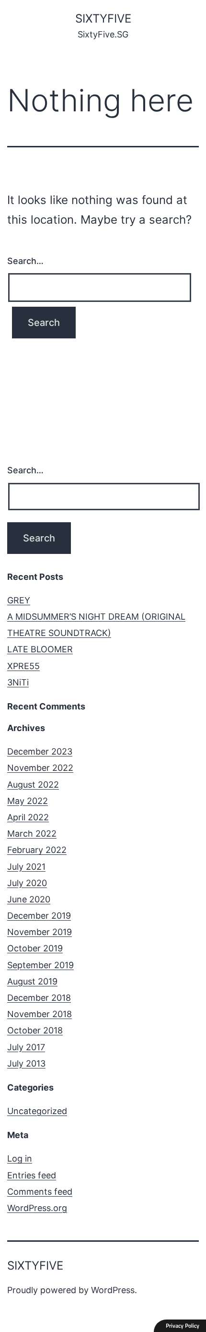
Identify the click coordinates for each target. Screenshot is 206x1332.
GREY (18, 600)
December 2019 (39, 916)
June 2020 (28, 899)
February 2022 (37, 850)
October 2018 (35, 1030)
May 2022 (27, 801)
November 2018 (39, 1014)
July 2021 (26, 867)
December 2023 (39, 751)
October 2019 (35, 948)
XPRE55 (23, 666)
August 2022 (33, 785)
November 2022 (40, 768)
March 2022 (32, 833)
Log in (19, 1158)
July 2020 (27, 883)
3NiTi (18, 682)
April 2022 (28, 817)
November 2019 (39, 932)
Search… (25, 261)
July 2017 (26, 1047)
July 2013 (26, 1063)
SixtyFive (103, 18)
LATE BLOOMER (40, 649)
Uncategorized (37, 1111)
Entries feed (31, 1175)
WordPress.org (37, 1208)
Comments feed (39, 1192)
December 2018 (39, 998)
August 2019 (32, 981)
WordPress (113, 1290)
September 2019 (40, 965)
